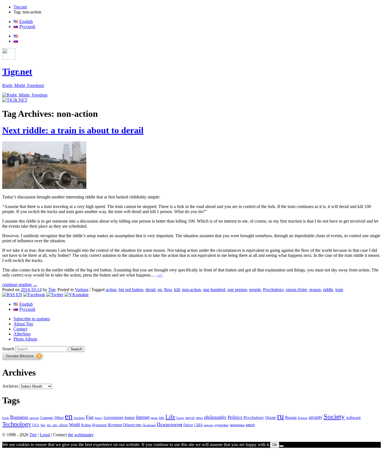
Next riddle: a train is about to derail (73, 130)
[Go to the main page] (24, 95)
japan (154, 417)
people (255, 289)
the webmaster (80, 434)
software (353, 417)
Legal (45, 434)
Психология (169, 424)
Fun (90, 417)
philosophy (215, 417)
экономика (237, 425)
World (74, 424)
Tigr (51, 289)
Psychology (273, 289)
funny (99, 417)
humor (129, 417)
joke (161, 418)
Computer (46, 418)
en (160, 289)
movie (190, 417)
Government (113, 417)
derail (150, 289)
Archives (10, 386)
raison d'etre (296, 289)
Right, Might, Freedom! (23, 85)
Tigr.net (20, 6)
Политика (149, 425)
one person (237, 289)
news (199, 418)
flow (168, 289)
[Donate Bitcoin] (23, 358)
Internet (142, 417)
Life (170, 417)
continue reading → (19, 284)
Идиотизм (99, 425)
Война (86, 425)
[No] (281, 446)
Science (303, 417)
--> (160, 275)
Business (19, 417)
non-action (191, 289)
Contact (20, 328)
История (115, 425)
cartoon (34, 417)
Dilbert (59, 418)
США (198, 425)
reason (315, 289)
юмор (250, 425)
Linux (180, 417)
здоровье (221, 425)
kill (177, 289)
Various (81, 289)
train (339, 289)
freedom (79, 417)
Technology (16, 424)
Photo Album (25, 339)
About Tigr (23, 323)
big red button (131, 289)
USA (35, 425)
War (42, 425)
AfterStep (22, 334)
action (111, 289)
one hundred (214, 289)
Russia (291, 417)
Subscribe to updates (31, 318)
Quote (270, 417)
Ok (274, 445)
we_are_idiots (57, 425)
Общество (132, 424)
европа (208, 425)
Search (8, 348)
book (5, 417)
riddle (328, 289)
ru (280, 416)
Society (334, 416)
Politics (235, 417)
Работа (188, 425)
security (315, 417)
